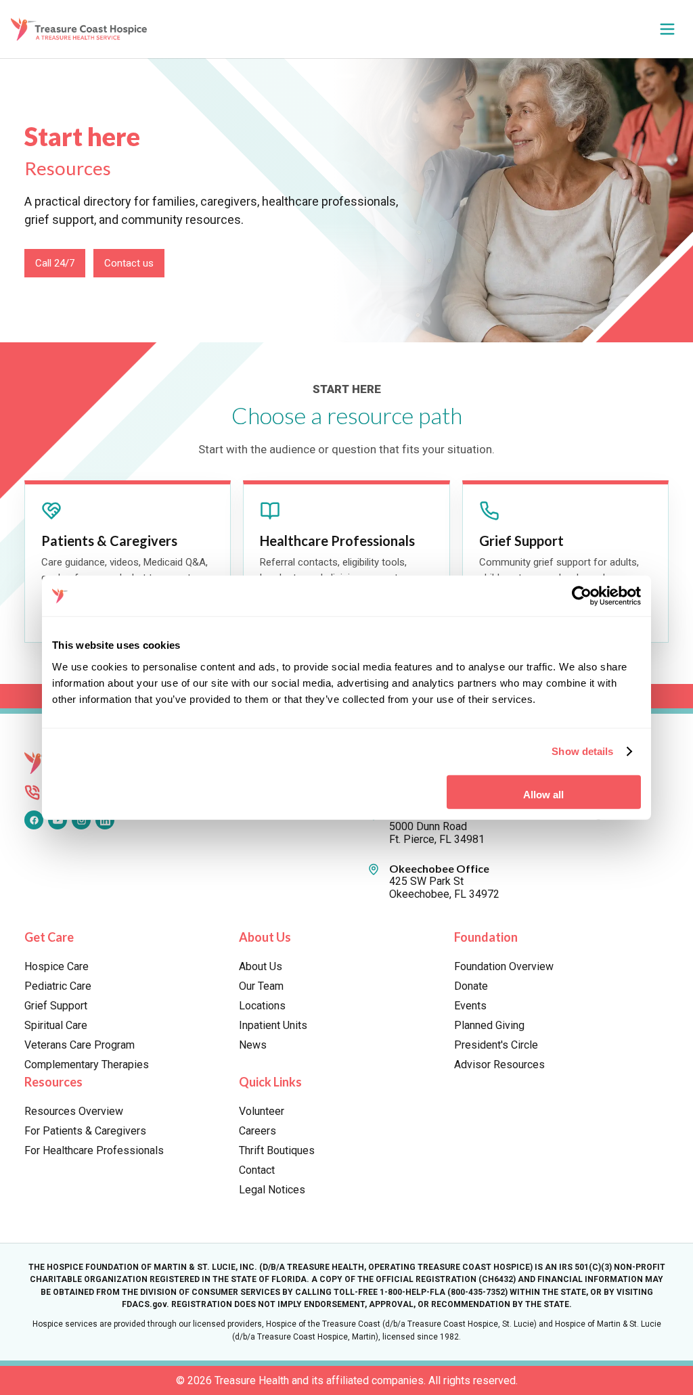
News (253, 1044)
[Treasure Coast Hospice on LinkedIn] (104, 819)
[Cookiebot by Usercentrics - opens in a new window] (581, 596)
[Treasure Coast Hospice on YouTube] (57, 819)
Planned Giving (489, 1025)
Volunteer (261, 1111)
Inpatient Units (273, 1025)
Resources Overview (73, 1111)
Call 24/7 (54, 263)
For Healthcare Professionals (94, 1150)
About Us (260, 966)
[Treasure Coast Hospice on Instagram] (81, 819)
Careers (257, 1130)
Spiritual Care (55, 1025)
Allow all (543, 794)
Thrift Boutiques (277, 1150)
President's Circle (496, 1044)
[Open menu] (667, 29)
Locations (262, 1005)
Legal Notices (272, 1189)
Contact (257, 1170)
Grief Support (55, 1005)
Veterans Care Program (79, 1044)
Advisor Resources (499, 1064)
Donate (471, 986)
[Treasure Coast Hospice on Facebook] (33, 819)
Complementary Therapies (86, 1064)
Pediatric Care (57, 986)
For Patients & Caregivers (85, 1130)
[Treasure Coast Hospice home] (82, 29)
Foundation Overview (504, 966)
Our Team (261, 986)
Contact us (129, 263)
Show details (582, 751)
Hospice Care (56, 966)
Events (470, 1005)
